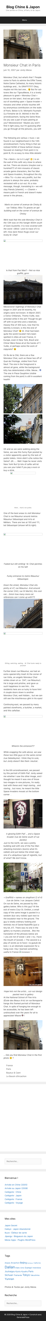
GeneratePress (23, 1317)
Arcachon (15, 1263)
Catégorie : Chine (13, 1192)
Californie (37, 1263)
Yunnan (9, 1278)
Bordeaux (30, 1263)
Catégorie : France (13, 1199)
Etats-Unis (19, 1268)
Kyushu (24, 1271)
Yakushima (34, 1275)
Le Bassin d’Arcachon (16, 1076)
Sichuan (9, 1275)
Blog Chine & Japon (23, 7)
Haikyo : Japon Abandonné (17, 1229)
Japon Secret (11, 1225)
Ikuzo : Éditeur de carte (16, 1233)
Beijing (23, 1262)
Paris (8, 1069)
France (9, 1065)
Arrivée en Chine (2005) (16, 1185)
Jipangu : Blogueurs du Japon (19, 1236)
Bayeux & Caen (13, 1073)
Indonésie (37, 1268)
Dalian (10, 1267)
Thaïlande (18, 1275)
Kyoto (18, 1271)
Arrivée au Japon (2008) (16, 1188)
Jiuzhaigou (10, 1271)
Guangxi (28, 1267)
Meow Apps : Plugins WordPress (20, 1240)
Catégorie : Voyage (14, 1203)
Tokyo (26, 1274)
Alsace (7, 1263)
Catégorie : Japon (13, 1195)
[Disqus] (23, 1117)
